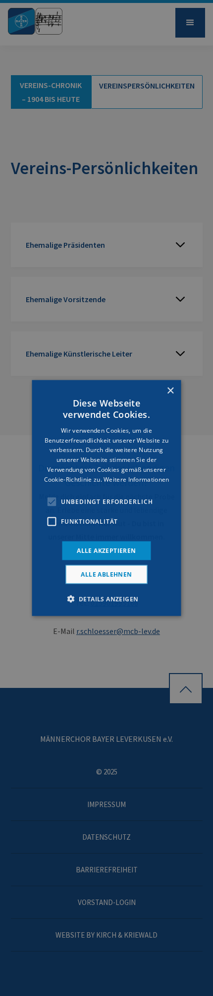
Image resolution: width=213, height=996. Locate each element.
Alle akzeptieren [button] (106, 550)
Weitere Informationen (136, 479)
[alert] (106, 498)
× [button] (170, 391)
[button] (107, 598)
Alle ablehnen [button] (106, 574)
